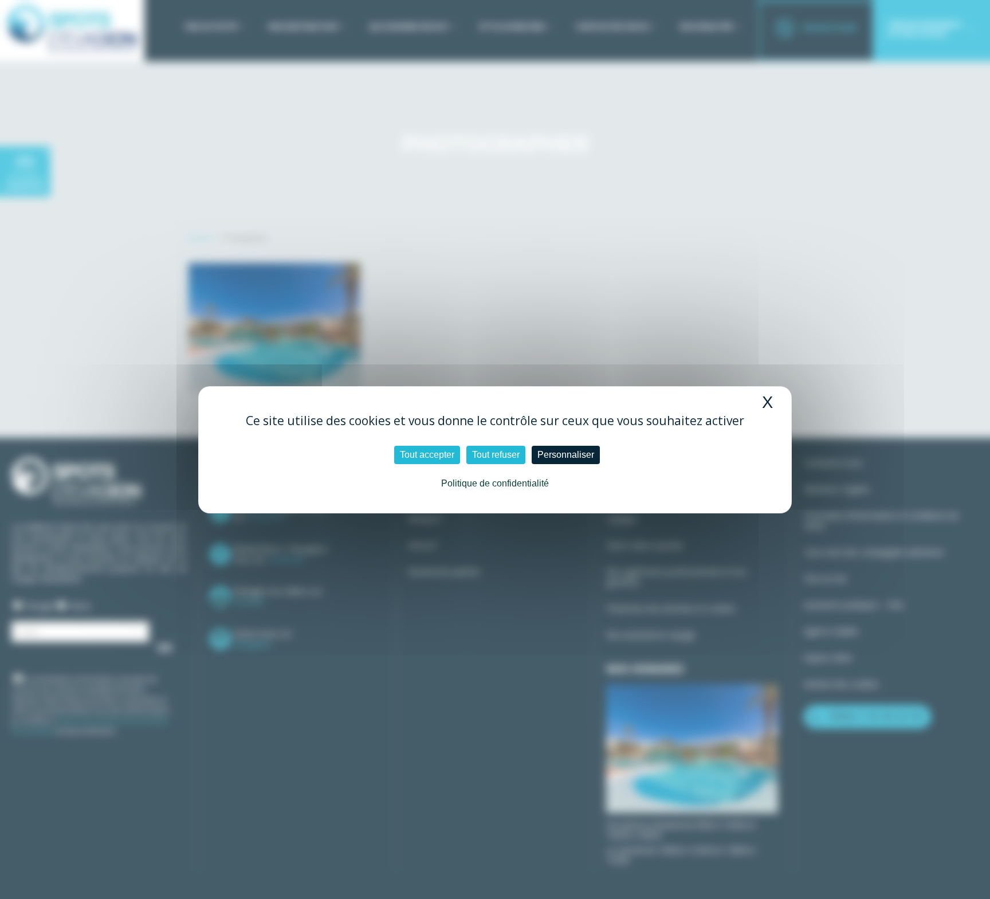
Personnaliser (565, 455)
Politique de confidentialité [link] (495, 483)
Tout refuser (496, 455)
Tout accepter (427, 455)
